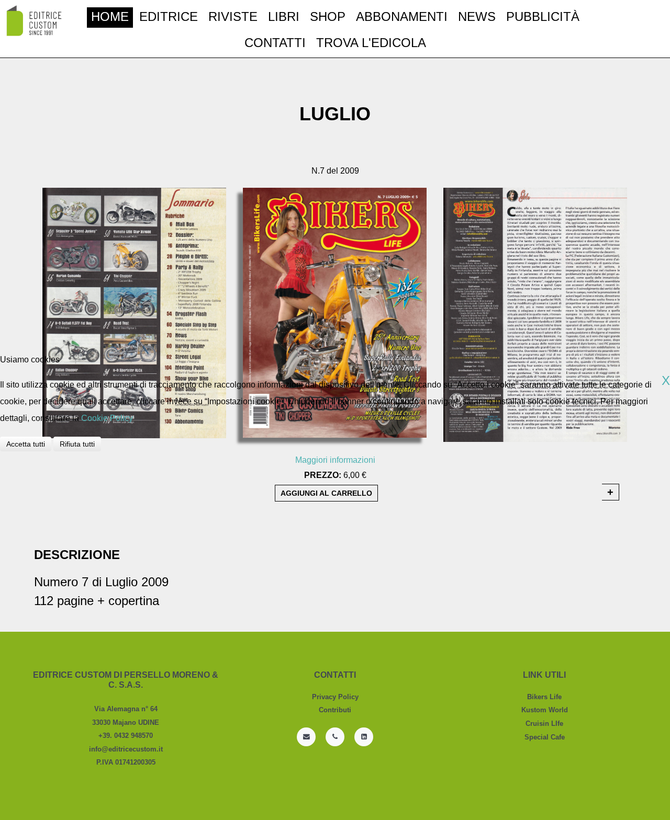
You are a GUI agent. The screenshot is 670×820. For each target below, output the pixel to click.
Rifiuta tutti (77, 444)
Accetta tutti (25, 444)
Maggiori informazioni (335, 459)
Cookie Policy (107, 418)
